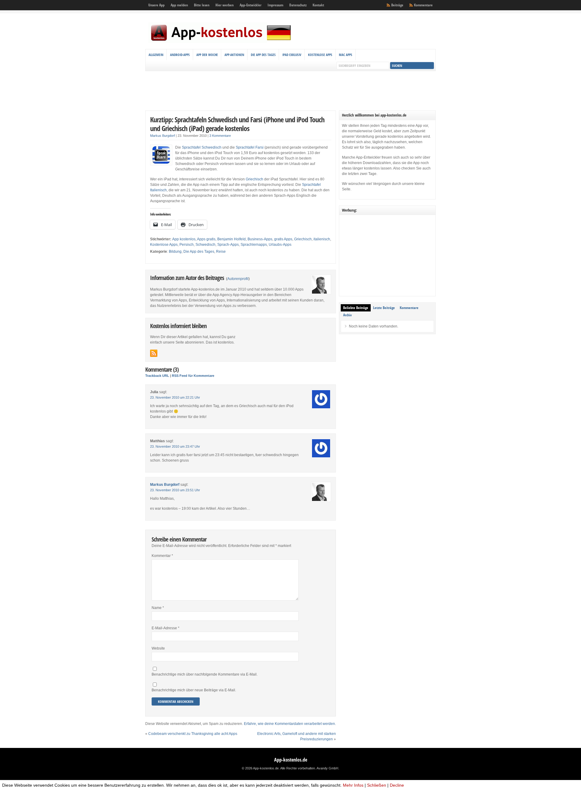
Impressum (275, 5)
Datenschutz (298, 5)
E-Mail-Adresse (165, 628)
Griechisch (254, 179)
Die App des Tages (263, 54)
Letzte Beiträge (384, 307)
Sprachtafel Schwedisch (202, 147)
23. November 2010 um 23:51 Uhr (175, 490)
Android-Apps (180, 54)
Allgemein (156, 54)
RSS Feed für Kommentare (193, 375)
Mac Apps (345, 54)
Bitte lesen (201, 5)
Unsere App (156, 5)
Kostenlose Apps (320, 54)
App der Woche (207, 54)
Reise (221, 251)
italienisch (321, 239)
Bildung (175, 251)
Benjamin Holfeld (231, 239)
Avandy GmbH (327, 768)
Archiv (347, 315)
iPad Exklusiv (291, 54)
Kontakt (318, 5)
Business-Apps (260, 239)
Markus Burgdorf (162, 135)
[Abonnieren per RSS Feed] (153, 353)
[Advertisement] (290, 90)
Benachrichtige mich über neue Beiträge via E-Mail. (194, 690)
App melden (179, 5)
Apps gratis (206, 239)
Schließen (376, 785)
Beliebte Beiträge (355, 307)
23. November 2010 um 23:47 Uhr (175, 446)
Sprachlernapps (254, 244)
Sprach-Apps (228, 244)
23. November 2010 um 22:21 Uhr (175, 397)
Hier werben (224, 5)
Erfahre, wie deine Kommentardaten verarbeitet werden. (290, 724)
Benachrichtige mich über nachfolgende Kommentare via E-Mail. (205, 674)
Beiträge (397, 5)
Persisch (186, 244)
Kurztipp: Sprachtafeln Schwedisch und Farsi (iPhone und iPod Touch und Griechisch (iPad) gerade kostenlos (237, 123)
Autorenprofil (237, 279)
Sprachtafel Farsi (250, 147)
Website (158, 648)
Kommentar (162, 556)
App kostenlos (183, 239)
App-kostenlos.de (290, 759)
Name (158, 608)
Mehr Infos (353, 785)
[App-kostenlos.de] (221, 42)
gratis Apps (283, 239)
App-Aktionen (234, 54)
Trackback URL (157, 375)
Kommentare (423, 5)
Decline (397, 785)
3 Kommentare (220, 135)
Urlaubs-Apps (280, 244)
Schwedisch (205, 244)
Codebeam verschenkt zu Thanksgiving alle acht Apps (192, 734)
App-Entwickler (250, 5)
